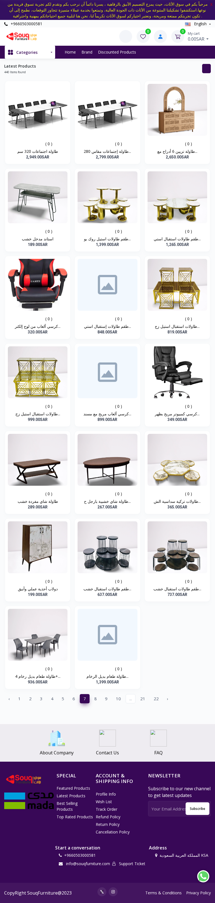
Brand (86, 52)
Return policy (108, 824)
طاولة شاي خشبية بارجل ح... (107, 501)
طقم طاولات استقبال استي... (177, 238)
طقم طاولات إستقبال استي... (107, 326)
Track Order (106, 809)
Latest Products (71, 795)
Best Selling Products (67, 806)
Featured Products (73, 788)
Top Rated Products (75, 816)
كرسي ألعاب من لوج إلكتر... (37, 326)
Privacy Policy (198, 892)
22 (156, 698)
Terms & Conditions (163, 892)
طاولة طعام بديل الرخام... (107, 676)
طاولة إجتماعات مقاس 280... (107, 151)
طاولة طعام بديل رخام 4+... (37, 676)
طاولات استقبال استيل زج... (177, 326)
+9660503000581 (26, 23)
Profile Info (106, 794)
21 (142, 698)
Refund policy (108, 816)
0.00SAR (196, 36)
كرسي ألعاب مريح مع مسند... (107, 413)
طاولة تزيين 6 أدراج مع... (177, 151)
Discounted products (117, 52)
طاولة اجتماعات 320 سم (37, 151)
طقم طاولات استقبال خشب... (107, 588)
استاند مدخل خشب (37, 238)
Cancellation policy (113, 832)
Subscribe (197, 808)
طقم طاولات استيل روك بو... (107, 238)
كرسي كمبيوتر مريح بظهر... (177, 413)
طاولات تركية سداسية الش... (177, 501)
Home (70, 52)
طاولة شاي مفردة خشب (38, 501)
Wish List (104, 801)
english (200, 23)
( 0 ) (48, 143)
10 (118, 698)
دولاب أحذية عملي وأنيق (38, 588)
